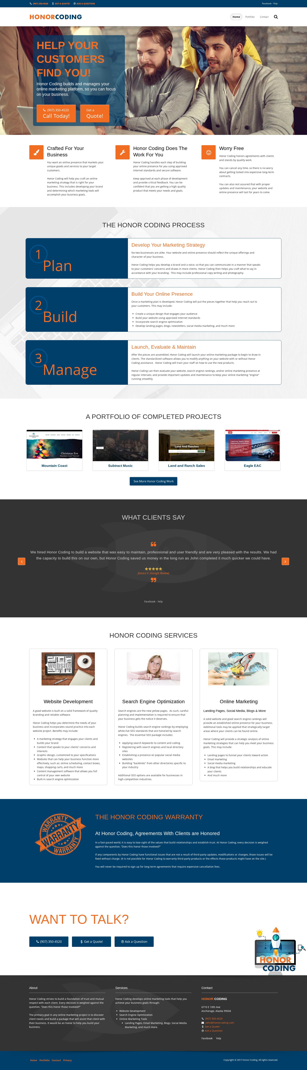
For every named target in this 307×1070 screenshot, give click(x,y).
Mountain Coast (54, 466)
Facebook (266, 3)
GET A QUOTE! (62, 3)
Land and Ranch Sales (186, 466)
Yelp (275, 3)
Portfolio (250, 16)
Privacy (67, 1060)
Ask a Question (136, 941)
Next (285, 561)
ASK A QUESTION (86, 3)
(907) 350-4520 (40, 3)
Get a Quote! (93, 941)
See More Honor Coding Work (154, 481)
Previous (21, 561)
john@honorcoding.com (220, 1022)
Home (236, 16)
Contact (264, 16)
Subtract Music (120, 466)
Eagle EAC (252, 466)
